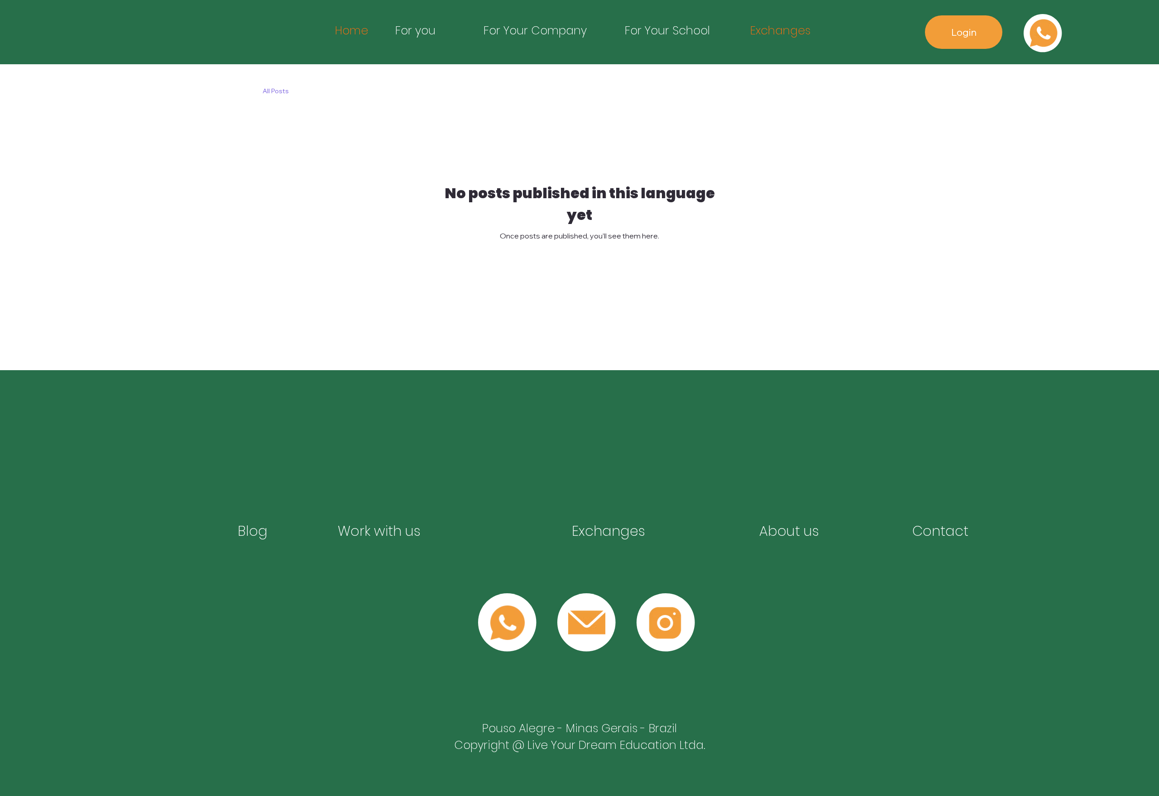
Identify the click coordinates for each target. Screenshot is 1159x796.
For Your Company (535, 30)
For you (415, 30)
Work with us (379, 531)
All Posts (276, 91)
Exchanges (780, 30)
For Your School (667, 30)
